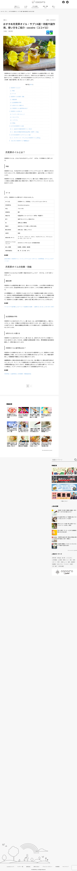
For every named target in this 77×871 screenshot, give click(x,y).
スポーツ (54, 562)
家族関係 (54, 564)
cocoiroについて (10, 866)
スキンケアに (14, 117)
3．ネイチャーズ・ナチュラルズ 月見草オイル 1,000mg (25, 138)
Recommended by (45, 450)
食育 (69, 562)
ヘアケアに (14, 120)
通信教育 (73, 562)
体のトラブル (60, 564)
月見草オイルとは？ (15, 88)
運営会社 (28, 866)
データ (13, 93)
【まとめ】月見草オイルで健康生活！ (19, 140)
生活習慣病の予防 (15, 102)
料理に (13, 123)
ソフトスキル (69, 557)
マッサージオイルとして (17, 114)
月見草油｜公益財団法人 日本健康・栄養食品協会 (17, 374)
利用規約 (57, 866)
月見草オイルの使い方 (15, 111)
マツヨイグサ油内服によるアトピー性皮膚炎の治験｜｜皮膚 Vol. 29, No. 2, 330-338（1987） (29, 307)
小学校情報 (54, 559)
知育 (74, 559)
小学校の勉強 (61, 566)
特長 (12, 90)
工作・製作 (54, 566)
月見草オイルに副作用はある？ (19, 108)
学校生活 (59, 557)
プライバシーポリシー (47, 866)
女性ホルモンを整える (17, 105)
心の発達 (60, 559)
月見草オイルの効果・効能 (16, 96)
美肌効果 (13, 99)
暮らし (53, 7)
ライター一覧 (20, 866)
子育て (58, 562)
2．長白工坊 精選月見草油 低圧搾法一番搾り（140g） (24, 132)
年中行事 (10, 31)
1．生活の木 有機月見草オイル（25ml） (21, 129)
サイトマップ (66, 866)
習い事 (63, 557)
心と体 (25, 7)
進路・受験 (45, 7)
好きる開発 (35, 7)
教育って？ (17, 7)
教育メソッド (66, 559)
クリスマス (66, 564)
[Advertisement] (64, 588)
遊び (71, 559)
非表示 (31, 84)
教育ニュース (64, 562)
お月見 (5, 31)
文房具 (71, 564)
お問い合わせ (36, 866)
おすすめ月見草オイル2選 (16, 126)
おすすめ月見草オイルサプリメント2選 (19, 135)
